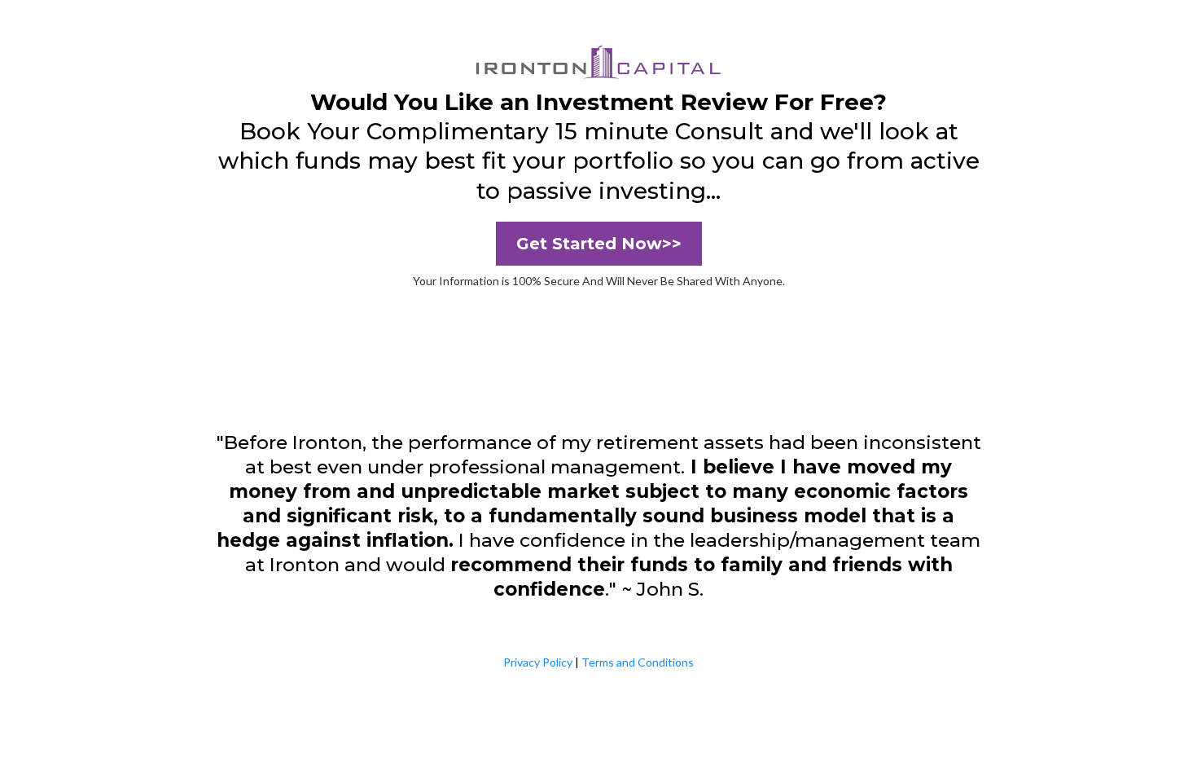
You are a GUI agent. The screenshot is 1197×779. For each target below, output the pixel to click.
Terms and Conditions (637, 662)
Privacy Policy (537, 662)
